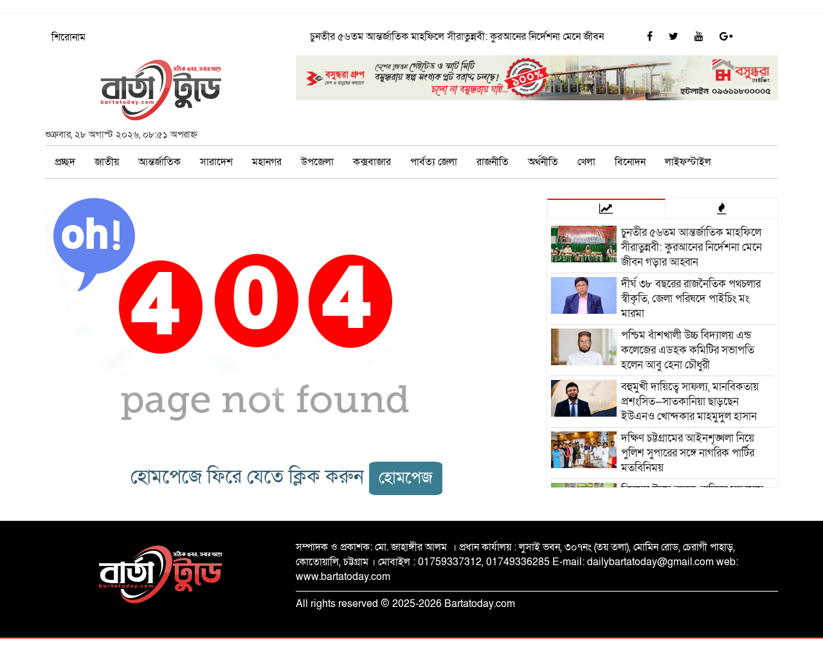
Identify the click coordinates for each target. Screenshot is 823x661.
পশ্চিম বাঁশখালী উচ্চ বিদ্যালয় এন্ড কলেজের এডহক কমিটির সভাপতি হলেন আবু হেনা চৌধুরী (687, 350)
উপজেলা (317, 162)
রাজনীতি (492, 162)
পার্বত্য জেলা (433, 162)
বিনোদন (630, 162)
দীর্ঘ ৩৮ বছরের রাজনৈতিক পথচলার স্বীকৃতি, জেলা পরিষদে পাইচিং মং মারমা (691, 298)
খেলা (586, 162)
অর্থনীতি (543, 162)
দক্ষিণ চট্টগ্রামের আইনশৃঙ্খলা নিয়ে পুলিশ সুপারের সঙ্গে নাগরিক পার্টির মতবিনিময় (687, 453)
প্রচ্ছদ (65, 162)
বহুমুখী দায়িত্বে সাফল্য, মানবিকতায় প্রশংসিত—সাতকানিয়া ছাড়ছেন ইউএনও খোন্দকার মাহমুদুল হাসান (690, 401)
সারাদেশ (216, 162)
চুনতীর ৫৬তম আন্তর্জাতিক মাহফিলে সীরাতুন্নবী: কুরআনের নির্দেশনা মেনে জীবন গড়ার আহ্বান (476, 37)
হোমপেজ (406, 478)
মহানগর (267, 162)
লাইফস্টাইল (688, 162)
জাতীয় (107, 162)
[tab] (606, 208)
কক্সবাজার (372, 162)
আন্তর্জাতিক (159, 162)
